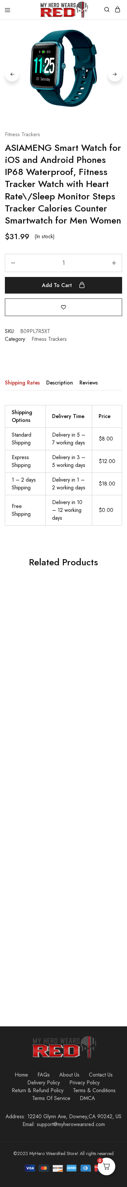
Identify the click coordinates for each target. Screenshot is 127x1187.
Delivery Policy (43, 1082)
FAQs (43, 1074)
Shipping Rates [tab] (22, 382)
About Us (69, 1074)
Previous (12, 74)
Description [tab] (59, 382)
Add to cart (58, 285)
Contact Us (101, 1074)
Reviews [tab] (88, 382)
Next (115, 74)
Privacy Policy (84, 1082)
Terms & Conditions (94, 1090)
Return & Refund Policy (38, 1090)
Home (21, 1074)
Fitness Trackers (22, 134)
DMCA (87, 1098)
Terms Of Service (51, 1098)
